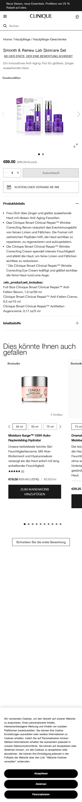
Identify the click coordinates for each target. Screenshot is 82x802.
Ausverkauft (50, 173)
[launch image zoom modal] (75, 145)
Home (7, 39)
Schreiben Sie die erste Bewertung (41, 542)
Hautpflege (22, 39)
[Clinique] (41, 16)
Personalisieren (41, 794)
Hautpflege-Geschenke (49, 39)
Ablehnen (41, 783)
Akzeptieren (41, 773)
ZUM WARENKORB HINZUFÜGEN (34, 491)
